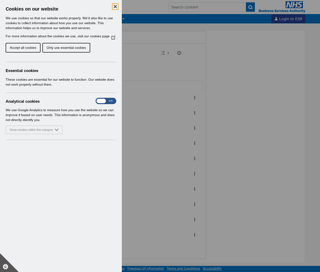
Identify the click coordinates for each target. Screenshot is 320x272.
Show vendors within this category (31, 130)
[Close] (115, 6)
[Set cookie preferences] (9, 262)
